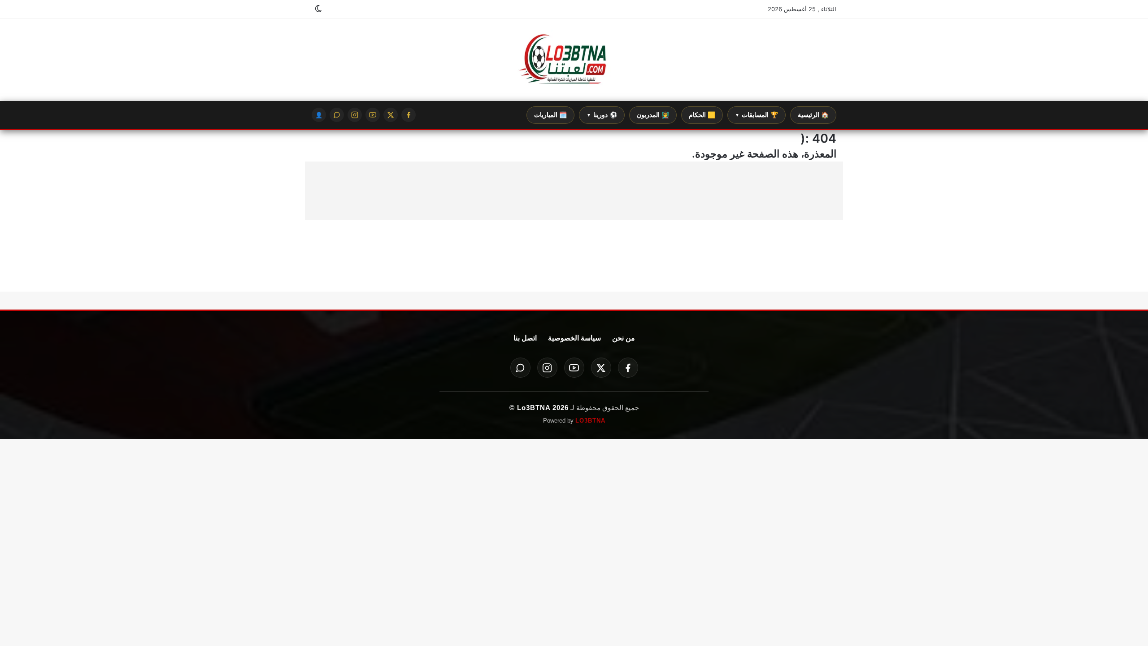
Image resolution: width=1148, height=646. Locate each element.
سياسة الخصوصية (574, 338)
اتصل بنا (525, 338)
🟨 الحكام (702, 114)
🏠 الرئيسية (813, 114)
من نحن (623, 338)
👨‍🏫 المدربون (653, 114)
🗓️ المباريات (550, 114)
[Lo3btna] (574, 60)
